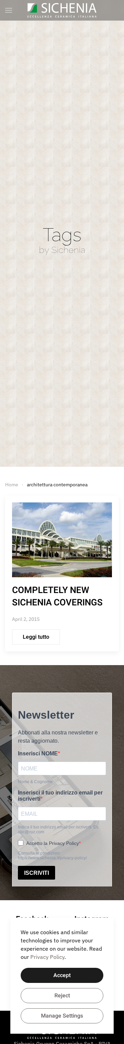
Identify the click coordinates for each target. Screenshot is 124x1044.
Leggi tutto (36, 637)
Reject (62, 995)
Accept (62, 975)
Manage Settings (62, 1016)
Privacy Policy (47, 956)
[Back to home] (62, 10)
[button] (8, 10)
